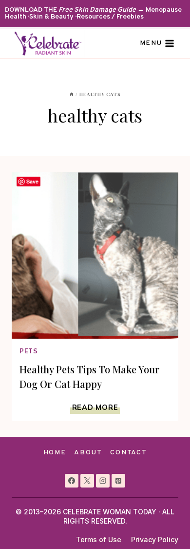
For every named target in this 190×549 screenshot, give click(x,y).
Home (54, 452)
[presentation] (95, 255)
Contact (128, 452)
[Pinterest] (118, 481)
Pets (28, 351)
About (88, 452)
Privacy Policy (154, 539)
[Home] (71, 94)
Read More (96, 407)
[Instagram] (103, 481)
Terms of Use (98, 539)
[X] (87, 481)
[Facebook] (71, 481)
